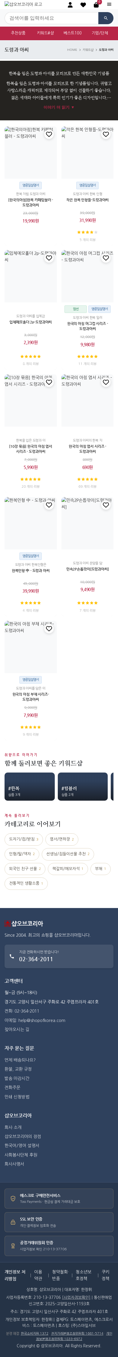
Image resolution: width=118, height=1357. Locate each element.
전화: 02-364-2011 (22, 1011)
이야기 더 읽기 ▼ (59, 107)
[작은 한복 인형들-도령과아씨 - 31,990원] (87, 152)
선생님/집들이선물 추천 (68, 854)
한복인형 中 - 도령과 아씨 (31, 570)
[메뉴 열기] (109, 4)
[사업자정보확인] (76, 1298)
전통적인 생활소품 (26, 883)
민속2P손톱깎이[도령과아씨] (87, 569)
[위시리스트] (49, 134)
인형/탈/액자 (22, 854)
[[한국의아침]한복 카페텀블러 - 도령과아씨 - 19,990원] (31, 152)
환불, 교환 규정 (18, 1069)
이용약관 (38, 1275)
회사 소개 (13, 1127)
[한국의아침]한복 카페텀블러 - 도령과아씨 (30, 202)
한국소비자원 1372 (34, 1333)
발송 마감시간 (17, 1078)
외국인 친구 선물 (25, 869)
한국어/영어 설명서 (22, 1146)
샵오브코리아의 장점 (23, 1136)
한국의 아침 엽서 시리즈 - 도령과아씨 (87, 449)
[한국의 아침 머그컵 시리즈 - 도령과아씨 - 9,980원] (87, 276)
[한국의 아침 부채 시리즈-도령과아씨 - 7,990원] (31, 647)
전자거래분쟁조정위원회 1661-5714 (77, 1333)
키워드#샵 (45, 33)
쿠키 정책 (106, 1275)
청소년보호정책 (83, 1275)
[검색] (105, 18)
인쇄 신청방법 (17, 1097)
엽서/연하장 (62, 839)
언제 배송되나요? (20, 1060)
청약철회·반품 (60, 1275)
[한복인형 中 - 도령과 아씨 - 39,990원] (31, 523)
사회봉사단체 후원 (21, 1155)
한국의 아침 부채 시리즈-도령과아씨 (30, 696)
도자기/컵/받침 (23, 839)
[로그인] (70, 5)
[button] (83, 5)
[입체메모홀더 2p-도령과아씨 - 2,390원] (31, 276)
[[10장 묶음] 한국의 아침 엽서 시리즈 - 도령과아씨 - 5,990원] (31, 400)
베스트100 (73, 33)
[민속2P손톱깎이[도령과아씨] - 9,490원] (87, 523)
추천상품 (18, 33)
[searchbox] (51, 18)
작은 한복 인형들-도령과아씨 (87, 200)
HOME (72, 49)
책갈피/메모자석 (68, 869)
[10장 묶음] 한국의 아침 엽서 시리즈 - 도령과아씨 (30, 449)
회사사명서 (14, 1164)
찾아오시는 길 (17, 1029)
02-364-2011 (36, 959)
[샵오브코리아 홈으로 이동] (23, 4)
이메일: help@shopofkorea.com (35, 1020)
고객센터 (14, 981)
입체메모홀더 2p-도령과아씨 (30, 322)
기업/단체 (100, 33)
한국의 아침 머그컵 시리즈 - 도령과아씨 (87, 326)
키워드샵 (88, 49)
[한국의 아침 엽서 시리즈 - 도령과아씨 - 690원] (87, 400)
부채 (100, 869)
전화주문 (12, 1087)
